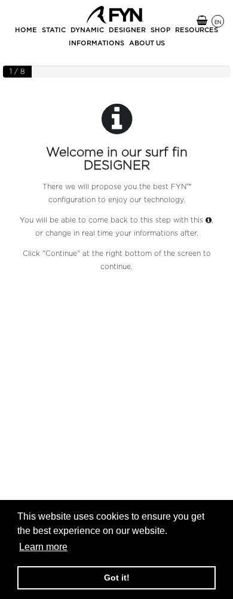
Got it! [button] (117, 577)
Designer (127, 30)
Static (54, 30)
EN (217, 22)
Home (26, 30)
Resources (196, 30)
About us (147, 43)
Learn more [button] (43, 547)
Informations (96, 43)
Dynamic (87, 30)
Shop (160, 30)
